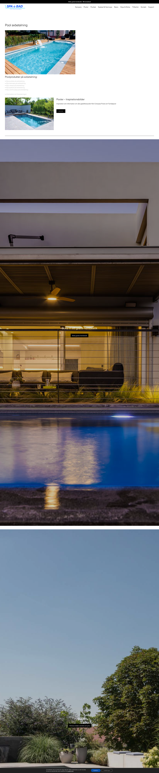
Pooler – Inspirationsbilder (70, 99)
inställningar (70, 771)
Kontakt (143, 7)
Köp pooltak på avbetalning (15, 81)
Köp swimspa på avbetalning (16, 83)
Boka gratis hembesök (79, 335)
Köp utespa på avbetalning (15, 85)
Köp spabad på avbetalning (15, 87)
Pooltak (93, 7)
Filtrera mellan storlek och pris (79, 725)
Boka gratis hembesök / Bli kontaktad (79, 2)
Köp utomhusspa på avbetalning (17, 89)
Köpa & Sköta (125, 7)
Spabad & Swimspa (105, 7)
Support (151, 7)
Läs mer (60, 111)
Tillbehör (135, 7)
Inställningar (107, 770)
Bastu (116, 7)
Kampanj (78, 7)
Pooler (86, 7)
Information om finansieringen (16, 94)
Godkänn (95, 770)
